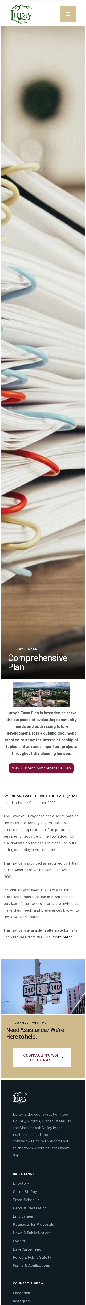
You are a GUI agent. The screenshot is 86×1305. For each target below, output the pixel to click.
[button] (68, 14)
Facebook (21, 1292)
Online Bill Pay (25, 1191)
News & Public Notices (32, 1232)
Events (19, 1240)
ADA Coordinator (57, 936)
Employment (24, 1216)
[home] (21, 14)
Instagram (22, 1300)
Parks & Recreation (30, 1207)
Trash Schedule (26, 1199)
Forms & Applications (31, 1265)
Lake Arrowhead (27, 1249)
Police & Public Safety (32, 1257)
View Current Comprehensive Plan (41, 768)
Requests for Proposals (33, 1224)
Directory (21, 1183)
